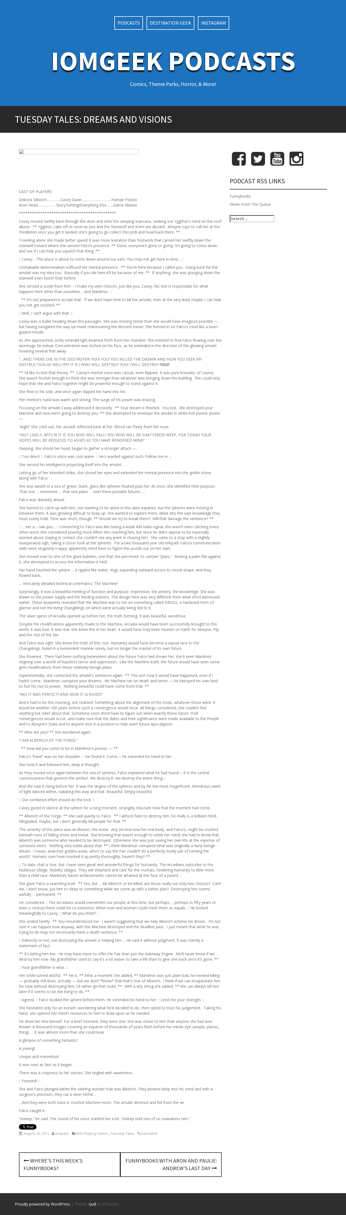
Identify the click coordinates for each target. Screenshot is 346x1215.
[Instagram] (296, 163)
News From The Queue (250, 204)
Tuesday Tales (122, 1133)
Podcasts (129, 23)
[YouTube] (277, 163)
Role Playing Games (92, 1133)
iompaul (61, 1133)
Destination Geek (170, 23)
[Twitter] (258, 163)
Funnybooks (240, 196)
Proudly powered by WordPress (42, 1204)
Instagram (213, 23)
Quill (92, 1204)
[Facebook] (239, 163)
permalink (149, 1133)
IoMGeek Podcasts (173, 61)
